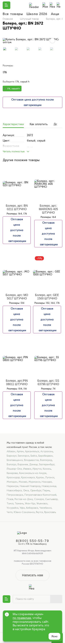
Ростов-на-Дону (23, 499)
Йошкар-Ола (14, 468)
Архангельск (32, 451)
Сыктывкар (51, 499)
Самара (39, 499)
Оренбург (35, 490)
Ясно (54, 636)
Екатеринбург (47, 464)
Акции (56, 13)
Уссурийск (12, 507)
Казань (47, 468)
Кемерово (12, 473)
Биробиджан (45, 455)
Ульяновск (41, 503)
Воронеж (23, 464)
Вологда (11, 464)
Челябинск (45, 507)
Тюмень (19, 503)
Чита (9, 512)
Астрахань (46, 451)
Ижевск (27, 468)
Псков (10, 499)
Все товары (13, 13)
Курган (40, 477)
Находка (47, 481)
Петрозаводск (15, 494)
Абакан (11, 451)
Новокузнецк (49, 486)
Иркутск (37, 468)
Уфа (22, 507)
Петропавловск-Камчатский (40, 494)
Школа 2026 (37, 13)
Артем (20, 451)
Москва (23, 481)
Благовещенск (15, 460)
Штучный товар (29, 18)
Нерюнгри (12, 486)
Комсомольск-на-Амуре (32, 473)
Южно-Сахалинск (24, 512)
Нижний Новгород (30, 486)
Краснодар (13, 477)
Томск (10, 503)
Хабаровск (32, 507)
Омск (26, 490)
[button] (32, 150)
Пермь (46, 490)
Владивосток (31, 460)
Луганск (49, 477)
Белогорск (23, 455)
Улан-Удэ (30, 503)
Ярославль (50, 512)
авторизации (33, 105)
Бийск (34, 455)
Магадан (12, 481)
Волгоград (46, 460)
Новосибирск (14, 490)
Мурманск (34, 481)
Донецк (33, 464)
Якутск (39, 512)
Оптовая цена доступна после (32, 102)
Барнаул (12, 455)
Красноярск (28, 477)
